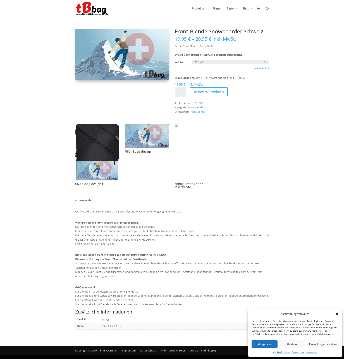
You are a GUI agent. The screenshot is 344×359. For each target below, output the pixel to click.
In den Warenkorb (209, 91)
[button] (337, 314)
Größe (179, 62)
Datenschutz (298, 352)
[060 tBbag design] (147, 147)
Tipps (230, 8)
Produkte (198, 8)
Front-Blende (195, 107)
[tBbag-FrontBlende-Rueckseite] (197, 126)
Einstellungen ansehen (323, 344)
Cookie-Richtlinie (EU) (203, 350)
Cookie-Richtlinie (281, 352)
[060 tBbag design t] (97, 179)
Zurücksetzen (262, 67)
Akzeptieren (264, 344)
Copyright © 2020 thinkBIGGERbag (96, 350)
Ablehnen (292, 344)
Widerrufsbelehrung (172, 350)
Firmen (217, 8)
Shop (245, 8)
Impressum (311, 352)
